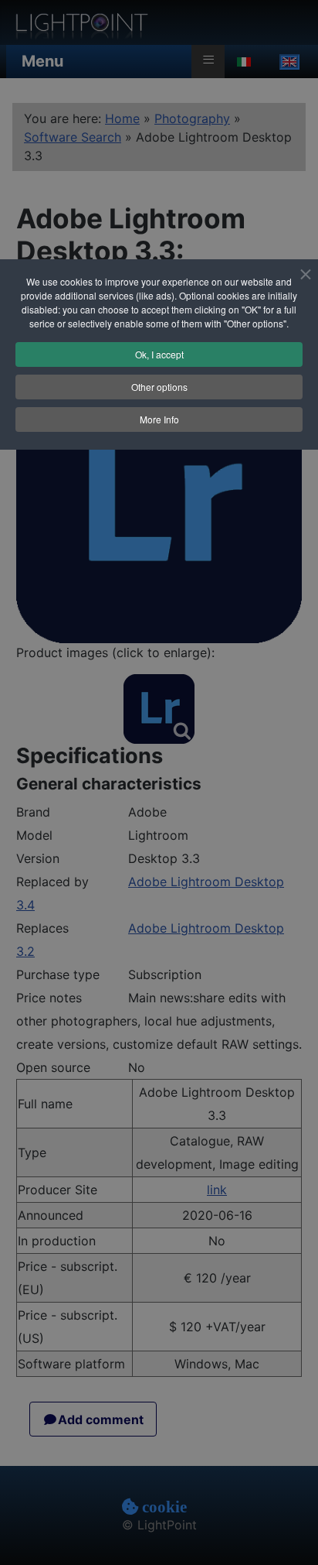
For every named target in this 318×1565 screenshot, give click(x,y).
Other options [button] (159, 386)
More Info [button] (159, 419)
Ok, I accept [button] (159, 354)
